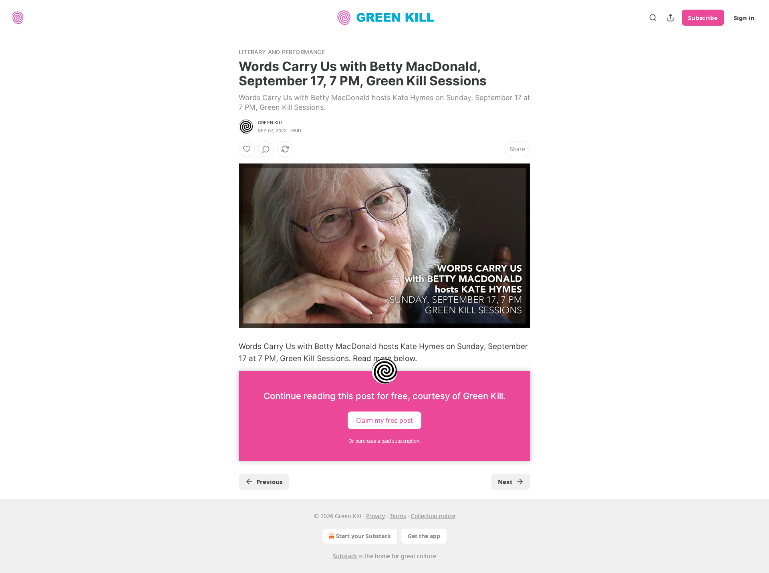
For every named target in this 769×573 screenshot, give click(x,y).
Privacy (375, 516)
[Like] (247, 149)
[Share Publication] (670, 18)
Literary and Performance (282, 51)
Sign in (744, 18)
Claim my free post (384, 420)
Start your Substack (363, 536)
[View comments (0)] (266, 149)
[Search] (653, 18)
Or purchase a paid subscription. (384, 441)
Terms (398, 516)
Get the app (424, 536)
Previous (269, 482)
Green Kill (271, 122)
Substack (345, 556)
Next (505, 482)
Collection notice (433, 516)
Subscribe (703, 18)
